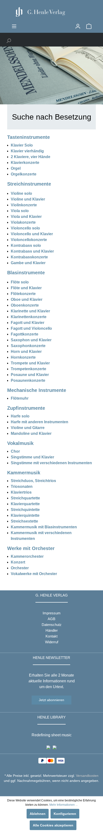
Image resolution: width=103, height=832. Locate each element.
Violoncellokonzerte (29, 240)
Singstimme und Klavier (32, 457)
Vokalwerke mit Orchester (34, 574)
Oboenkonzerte (25, 305)
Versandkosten (87, 776)
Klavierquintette (25, 515)
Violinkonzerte (24, 205)
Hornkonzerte (23, 357)
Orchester (20, 568)
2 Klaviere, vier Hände (30, 157)
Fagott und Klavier (27, 323)
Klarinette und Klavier (30, 311)
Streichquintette (25, 510)
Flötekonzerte (23, 294)
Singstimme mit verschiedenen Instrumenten (51, 463)
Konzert (18, 562)
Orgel (16, 168)
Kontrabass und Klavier (32, 251)
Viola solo (20, 211)
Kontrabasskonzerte (29, 257)
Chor (15, 451)
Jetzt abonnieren (51, 700)
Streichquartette (25, 498)
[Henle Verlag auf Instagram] (51, 790)
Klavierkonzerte (25, 163)
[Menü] (14, 26)
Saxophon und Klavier (31, 340)
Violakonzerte (23, 222)
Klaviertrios (21, 492)
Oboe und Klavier (26, 299)
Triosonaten (22, 486)
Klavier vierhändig (27, 151)
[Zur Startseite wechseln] (51, 12)
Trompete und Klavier (30, 363)
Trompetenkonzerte (28, 369)
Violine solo (21, 193)
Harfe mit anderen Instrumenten (39, 422)
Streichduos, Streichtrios (33, 481)
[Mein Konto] (77, 26)
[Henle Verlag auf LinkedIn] (55, 790)
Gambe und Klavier (28, 263)
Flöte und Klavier (26, 288)
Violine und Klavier (28, 199)
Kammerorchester (27, 556)
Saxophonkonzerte (28, 346)
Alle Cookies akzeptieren (53, 825)
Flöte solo (20, 282)
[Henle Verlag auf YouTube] (48, 790)
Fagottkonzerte (24, 334)
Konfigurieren (65, 814)
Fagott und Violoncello (31, 328)
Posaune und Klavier (30, 375)
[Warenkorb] (88, 26)
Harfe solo (20, 416)
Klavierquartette (25, 504)
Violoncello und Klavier (32, 234)
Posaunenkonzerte (28, 380)
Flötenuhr (20, 398)
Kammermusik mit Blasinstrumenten (44, 527)
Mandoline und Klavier (31, 433)
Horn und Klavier (26, 351)
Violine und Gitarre (28, 428)
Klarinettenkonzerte (28, 317)
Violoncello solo (25, 228)
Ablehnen (38, 814)
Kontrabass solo (26, 245)
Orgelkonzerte (23, 174)
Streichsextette (24, 521)
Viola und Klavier (26, 217)
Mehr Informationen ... (63, 804)
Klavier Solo (22, 145)
